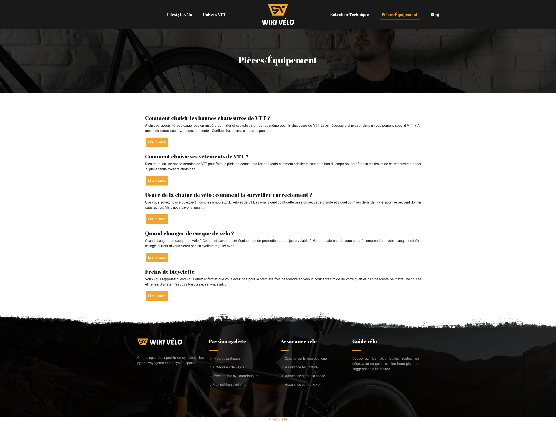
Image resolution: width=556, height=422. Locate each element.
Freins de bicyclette (170, 271)
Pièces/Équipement (399, 14)
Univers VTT (214, 14)
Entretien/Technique (349, 14)
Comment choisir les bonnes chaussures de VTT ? (207, 118)
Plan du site (278, 419)
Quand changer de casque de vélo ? (189, 233)
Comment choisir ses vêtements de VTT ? (197, 156)
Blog (434, 14)
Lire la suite (157, 142)
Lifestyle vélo (179, 14)
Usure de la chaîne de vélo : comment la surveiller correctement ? (228, 194)
